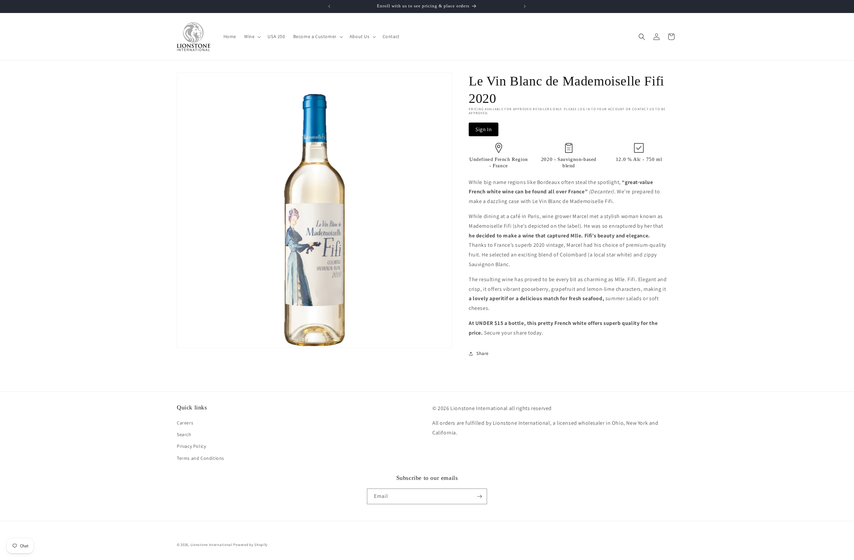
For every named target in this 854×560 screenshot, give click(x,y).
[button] (252, 36)
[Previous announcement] (329, 6)
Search (184, 434)
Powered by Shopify (250, 544)
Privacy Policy (191, 446)
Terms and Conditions (200, 458)
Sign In (483, 129)
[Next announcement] (524, 6)
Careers (185, 423)
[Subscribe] (479, 496)
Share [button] (482, 353)
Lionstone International (211, 544)
